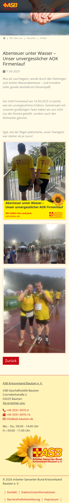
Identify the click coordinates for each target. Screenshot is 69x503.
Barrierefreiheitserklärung (23, 499)
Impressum (51, 499)
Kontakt (12, 492)
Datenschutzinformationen (38, 492)
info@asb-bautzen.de (19, 419)
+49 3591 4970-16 (18, 414)
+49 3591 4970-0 (17, 410)
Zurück (11, 360)
